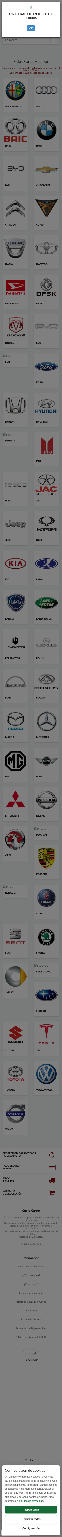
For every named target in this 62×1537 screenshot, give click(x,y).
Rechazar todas (31, 1518)
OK (31, 28)
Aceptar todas (31, 1509)
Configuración (31, 1528)
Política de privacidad (31, 1500)
